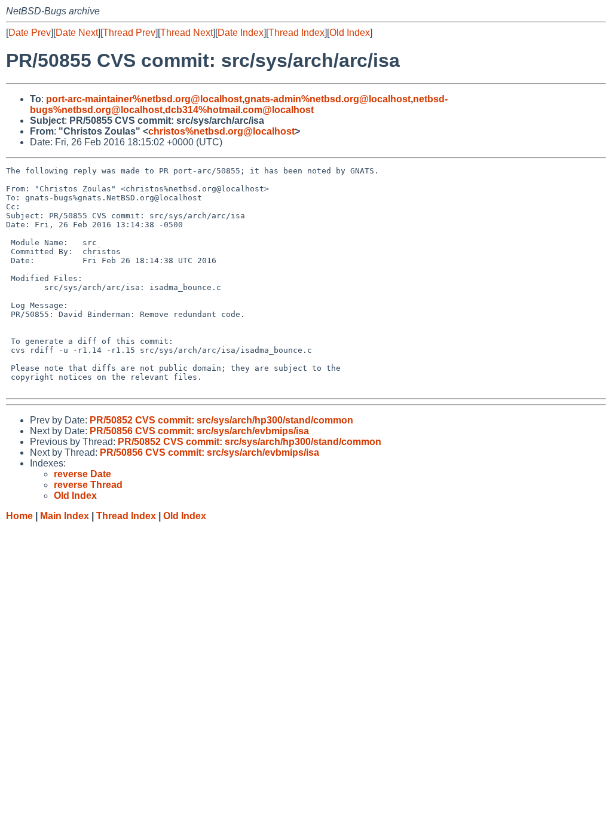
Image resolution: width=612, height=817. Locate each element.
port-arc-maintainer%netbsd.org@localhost (144, 99)
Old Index (349, 33)
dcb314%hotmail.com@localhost (239, 110)
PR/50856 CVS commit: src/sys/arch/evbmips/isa (199, 431)
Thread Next (186, 33)
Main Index (64, 516)
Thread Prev (129, 33)
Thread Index (296, 33)
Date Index (241, 33)
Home (19, 516)
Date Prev (29, 33)
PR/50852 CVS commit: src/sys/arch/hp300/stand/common (221, 420)
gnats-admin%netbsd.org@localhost (327, 99)
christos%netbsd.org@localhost (221, 131)
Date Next (77, 33)
